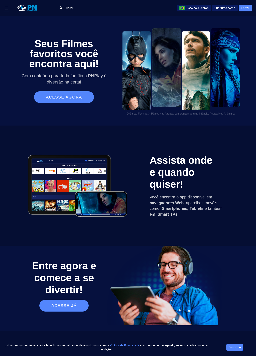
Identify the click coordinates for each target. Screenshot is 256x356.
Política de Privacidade (124, 345)
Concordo (235, 347)
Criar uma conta (224, 8)
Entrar (245, 8)
